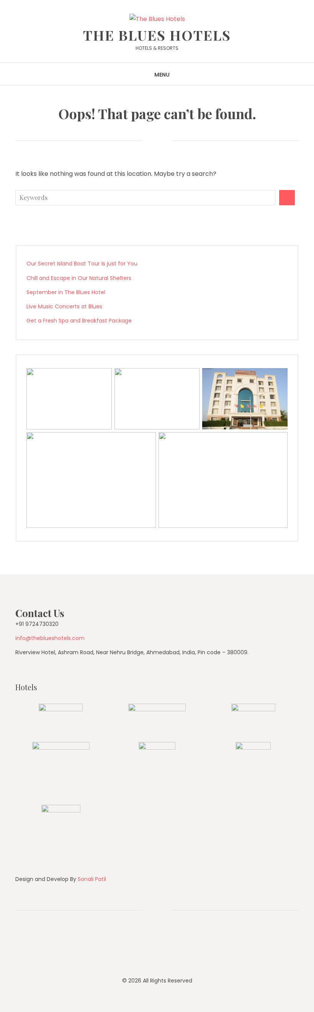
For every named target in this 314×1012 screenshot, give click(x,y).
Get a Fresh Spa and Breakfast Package (79, 320)
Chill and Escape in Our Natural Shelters (78, 278)
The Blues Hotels (157, 35)
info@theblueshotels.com (50, 638)
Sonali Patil (92, 879)
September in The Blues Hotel (65, 292)
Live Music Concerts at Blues (64, 306)
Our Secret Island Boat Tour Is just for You (81, 263)
